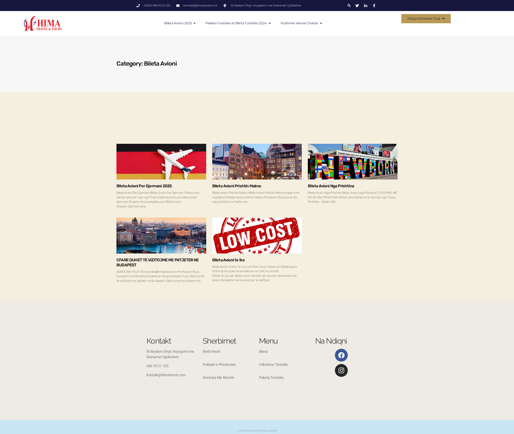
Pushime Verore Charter (299, 23)
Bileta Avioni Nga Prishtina (331, 186)
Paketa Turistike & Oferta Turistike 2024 (236, 23)
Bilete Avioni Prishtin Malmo (236, 186)
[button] (349, 5)
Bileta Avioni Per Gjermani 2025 (144, 186)
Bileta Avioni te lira (228, 260)
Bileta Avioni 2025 (178, 23)
